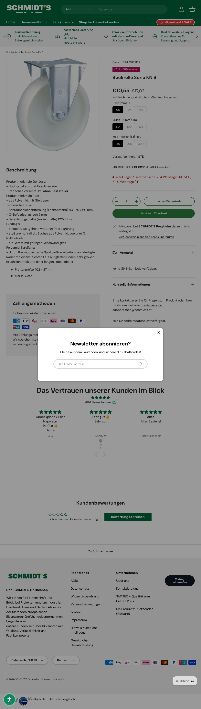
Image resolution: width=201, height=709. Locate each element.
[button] (9, 699)
